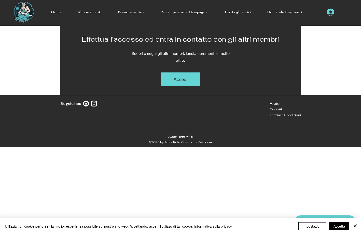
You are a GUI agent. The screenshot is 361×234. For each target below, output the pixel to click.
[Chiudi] (355, 226)
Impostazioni (312, 226)
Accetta (339, 226)
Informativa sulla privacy (213, 226)
